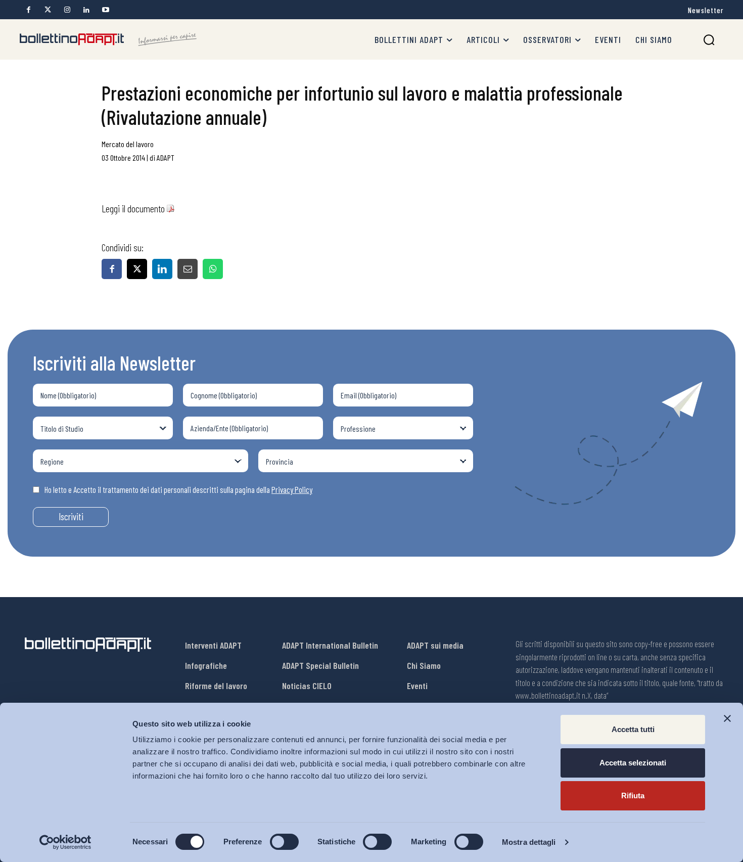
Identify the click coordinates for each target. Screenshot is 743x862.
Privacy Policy (291, 489)
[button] (708, 39)
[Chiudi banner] (727, 718)
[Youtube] (105, 10)
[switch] (284, 842)
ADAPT (165, 157)
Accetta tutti (633, 729)
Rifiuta (632, 795)
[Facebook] (28, 10)
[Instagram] (67, 10)
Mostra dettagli (529, 842)
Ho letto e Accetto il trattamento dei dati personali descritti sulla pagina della (178, 489)
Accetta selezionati (632, 762)
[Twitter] (48, 10)
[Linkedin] (86, 10)
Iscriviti (71, 516)
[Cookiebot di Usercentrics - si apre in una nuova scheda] (65, 842)
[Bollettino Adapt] (108, 39)
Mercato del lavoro (128, 144)
